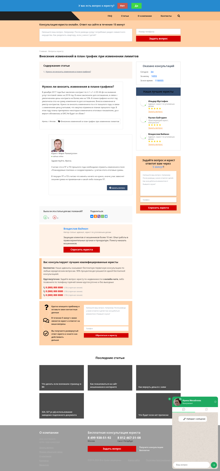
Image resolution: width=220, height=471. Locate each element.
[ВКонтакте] (91, 216)
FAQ (110, 15)
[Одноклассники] (95, 216)
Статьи (125, 15)
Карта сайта (134, 460)
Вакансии (44, 464)
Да (136, 5)
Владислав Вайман (76, 228)
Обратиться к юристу (106, 335)
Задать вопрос (158, 38)
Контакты (166, 15)
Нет (122, 5)
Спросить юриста (82, 249)
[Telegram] (106, 216)
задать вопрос (118, 187)
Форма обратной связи (51, 451)
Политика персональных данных (162, 460)
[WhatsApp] (102, 216)
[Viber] (98, 216)
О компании (145, 15)
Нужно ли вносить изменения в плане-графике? (68, 71)
